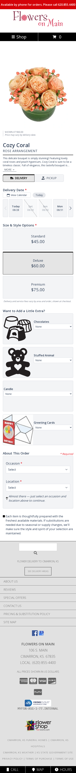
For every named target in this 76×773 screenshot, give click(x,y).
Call (14, 769)
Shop (21, 37)
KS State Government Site (55, 752)
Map (39, 769)
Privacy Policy (12, 758)
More (7, 169)
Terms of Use (64, 758)
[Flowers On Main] (38, 27)
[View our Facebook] (35, 635)
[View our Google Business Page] (41, 635)
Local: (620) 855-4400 (38, 662)
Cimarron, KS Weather (18, 752)
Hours (65, 769)
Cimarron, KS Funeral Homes (27, 740)
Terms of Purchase (39, 758)
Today (39, 195)
